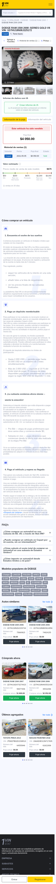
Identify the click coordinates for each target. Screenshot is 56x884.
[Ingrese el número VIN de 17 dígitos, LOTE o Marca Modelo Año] (50, 13)
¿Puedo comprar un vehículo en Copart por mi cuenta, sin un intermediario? (25, 541)
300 (45, 583)
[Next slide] (48, 63)
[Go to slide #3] (29, 90)
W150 (5, 583)
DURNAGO (16, 587)
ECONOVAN (8, 594)
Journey (48, 579)
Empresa (7, 858)
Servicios (7, 869)
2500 (45, 590)
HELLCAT (36, 590)
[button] (9, 12)
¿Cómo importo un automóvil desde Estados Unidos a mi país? (21, 559)
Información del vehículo (39, 119)
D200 (44, 575)
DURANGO (24, 590)
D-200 (5, 579)
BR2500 (14, 583)
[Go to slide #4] (41, 90)
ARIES (36, 575)
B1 (28, 583)
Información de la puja (14, 119)
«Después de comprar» (12, 512)
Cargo (18, 594)
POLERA (26, 575)
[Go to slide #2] (18, 90)
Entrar (14, 879)
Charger (6, 575)
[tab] (22, 646)
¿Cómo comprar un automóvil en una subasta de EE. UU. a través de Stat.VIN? (24, 532)
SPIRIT (39, 579)
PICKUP (14, 579)
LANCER (16, 575)
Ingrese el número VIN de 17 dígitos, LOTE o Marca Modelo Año (33, 13)
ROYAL (6, 590)
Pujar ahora (14, 642)
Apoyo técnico (10, 874)
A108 (31, 579)
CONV (23, 579)
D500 (14, 590)
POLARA (28, 594)
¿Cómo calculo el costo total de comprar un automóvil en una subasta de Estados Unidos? (25, 550)
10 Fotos (10, 82)
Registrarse (40, 879)
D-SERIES (36, 583)
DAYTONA (41, 587)
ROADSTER (29, 587)
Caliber (6, 587)
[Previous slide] (6, 63)
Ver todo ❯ (47, 602)
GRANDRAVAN (40, 594)
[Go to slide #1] (7, 90)
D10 (22, 583)
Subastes (7, 863)
